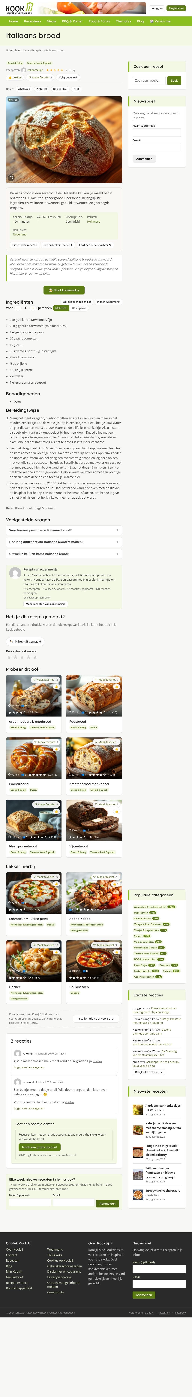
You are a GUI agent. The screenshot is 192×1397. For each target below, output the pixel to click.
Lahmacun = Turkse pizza (28, 919)
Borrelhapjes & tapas (149, 947)
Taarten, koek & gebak (39, 63)
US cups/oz (79, 308)
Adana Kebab (80, 919)
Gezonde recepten (147, 976)
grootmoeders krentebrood (30, 721)
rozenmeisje (48, 569)
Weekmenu (55, 1250)
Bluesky (149, 1312)
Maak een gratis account (39, 1147)
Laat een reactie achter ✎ (95, 245)
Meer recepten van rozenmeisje (45, 604)
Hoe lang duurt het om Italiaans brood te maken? (46, 542)
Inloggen (157, 8)
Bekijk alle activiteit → (149, 1072)
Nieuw (51, 21)
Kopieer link (60, 88)
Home (13, 21)
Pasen (93, 727)
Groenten (168, 965)
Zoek (174, 80)
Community (55, 1292)
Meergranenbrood (23, 846)
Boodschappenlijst (19, 1288)
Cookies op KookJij (60, 1261)
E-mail (56, 1195)
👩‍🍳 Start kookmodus (64, 290)
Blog (140, 21)
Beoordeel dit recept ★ (58, 245)
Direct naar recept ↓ (24, 245)
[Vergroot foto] (11, 177)
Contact (11, 1255)
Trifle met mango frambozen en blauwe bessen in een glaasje (160, 1172)
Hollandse (93, 221)
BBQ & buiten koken (148, 959)
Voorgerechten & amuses (151, 924)
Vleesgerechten (79, 930)
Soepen (75, 992)
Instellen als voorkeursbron (96, 1018)
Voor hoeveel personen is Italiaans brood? (40, 530)
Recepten (31, 21)
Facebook (180, 1312)
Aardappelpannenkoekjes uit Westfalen (163, 1108)
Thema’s (122, 21)
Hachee (15, 987)
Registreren (176, 8)
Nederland (19, 234)
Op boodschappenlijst (77, 301)
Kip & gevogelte (146, 971)
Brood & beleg (15, 63)
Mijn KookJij (14, 1272)
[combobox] (149, 80)
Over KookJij (14, 1250)
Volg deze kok (68, 77)
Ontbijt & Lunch (99, 789)
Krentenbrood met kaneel (89, 784)
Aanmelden (108, 1203)
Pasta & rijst (144, 965)
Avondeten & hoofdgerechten (27, 924)
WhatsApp (24, 89)
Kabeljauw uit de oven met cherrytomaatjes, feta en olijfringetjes (163, 1127)
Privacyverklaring (59, 1277)
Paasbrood (77, 721)
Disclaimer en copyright (64, 1272)
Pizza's (50, 924)
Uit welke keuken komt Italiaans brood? (39, 554)
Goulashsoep (79, 987)
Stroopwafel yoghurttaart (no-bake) (163, 1193)
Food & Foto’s (99, 21)
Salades (170, 971)
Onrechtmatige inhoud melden (63, 1285)
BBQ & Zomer (72, 21)
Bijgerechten (144, 912)
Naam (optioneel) (19, 1195)
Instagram (164, 1312)
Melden (97, 1061)
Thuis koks (54, 1255)
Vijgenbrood (78, 846)
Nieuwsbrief (14, 1277)
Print (76, 88)
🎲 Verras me (160, 21)
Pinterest (41, 89)
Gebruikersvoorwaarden (64, 1266)
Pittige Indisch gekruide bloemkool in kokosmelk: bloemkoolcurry (162, 1150)
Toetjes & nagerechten (150, 930)
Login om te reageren (29, 1067)
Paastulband (19, 784)
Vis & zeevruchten (147, 941)
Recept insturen (17, 1283)
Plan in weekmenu (108, 301)
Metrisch (61, 308)
